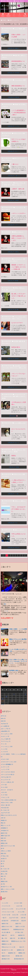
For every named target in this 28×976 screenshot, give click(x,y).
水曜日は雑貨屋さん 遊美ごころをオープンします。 (18, 238)
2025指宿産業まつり (18, 61)
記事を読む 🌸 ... (14, 415)
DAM (3, 721)
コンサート (5, 767)
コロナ (19, 906)
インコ (16, 423)
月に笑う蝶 (6, 932)
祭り (19, 55)
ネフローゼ (6, 915)
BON (3, 718)
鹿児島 (4, 398)
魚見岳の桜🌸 (15, 347)
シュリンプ (5, 769)
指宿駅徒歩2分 (18, 929)
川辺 (23, 920)
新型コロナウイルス (19, 158)
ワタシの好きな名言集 (8, 800)
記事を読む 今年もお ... (14, 547)
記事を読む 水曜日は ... (14, 251)
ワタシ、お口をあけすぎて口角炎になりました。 (18, 509)
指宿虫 (13, 455)
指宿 (16, 55)
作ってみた (5, 810)
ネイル (4, 787)
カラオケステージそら (8, 762)
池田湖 (21, 935)
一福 (4, 917)
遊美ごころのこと (7, 160)
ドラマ (4, 784)
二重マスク (15, 164)
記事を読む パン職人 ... (14, 493)
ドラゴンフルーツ (8, 912)
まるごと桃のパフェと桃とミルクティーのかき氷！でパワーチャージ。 (18, 661)
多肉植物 (4, 828)
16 (2, 698)
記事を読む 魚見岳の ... (14, 358)
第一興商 (21, 938)
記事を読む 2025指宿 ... (14, 72)
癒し (4, 938)
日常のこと (21, 288)
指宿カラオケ (7, 926)
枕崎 (4, 935)
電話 (5, 604)
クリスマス (6, 906)
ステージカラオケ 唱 (8, 772)
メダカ (4, 792)
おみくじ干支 (5, 728)
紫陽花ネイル (6, 944)
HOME (4, 20)
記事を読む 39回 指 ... (14, 97)
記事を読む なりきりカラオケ (14, 334)
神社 (3, 876)
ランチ (16, 28)
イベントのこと (18, 80)
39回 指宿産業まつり (18, 86)
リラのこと (5, 797)
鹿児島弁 (6, 959)
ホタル (15, 915)
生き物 (4, 871)
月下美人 (5, 856)
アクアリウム (5, 741)
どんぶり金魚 (5, 739)
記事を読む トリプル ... (14, 126)
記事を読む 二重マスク (14, 175)
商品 (3, 823)
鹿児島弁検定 (19, 959)
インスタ (4, 751)
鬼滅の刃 (6, 956)
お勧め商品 (17, 366)
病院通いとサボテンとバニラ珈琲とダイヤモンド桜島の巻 (18, 267)
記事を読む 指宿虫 (14, 467)
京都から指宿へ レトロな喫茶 (18, 629)
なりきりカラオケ (17, 323)
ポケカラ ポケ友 (7, 790)
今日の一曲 (5, 805)
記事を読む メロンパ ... (14, 387)
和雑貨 (20, 28)
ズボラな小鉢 (6, 777)
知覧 (12, 938)
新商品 (16, 288)
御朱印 (4, 833)
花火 (21, 947)
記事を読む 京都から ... (14, 48)
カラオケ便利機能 (7, 764)
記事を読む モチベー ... (14, 151)
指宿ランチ (20, 926)
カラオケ (5, 759)
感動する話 (5, 835)
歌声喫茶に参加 (13, 670)
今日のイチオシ (18, 133)
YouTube (4, 723)
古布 (3, 818)
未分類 (4, 858)
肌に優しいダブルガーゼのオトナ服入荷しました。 (18, 296)
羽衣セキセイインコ (8, 947)
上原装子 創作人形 (17, 189)
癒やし (10, 184)
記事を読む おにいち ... (14, 442)
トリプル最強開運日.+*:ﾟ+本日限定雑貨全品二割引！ (18, 112)
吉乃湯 (5, 920)
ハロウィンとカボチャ (18, 213)
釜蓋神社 (11, 953)
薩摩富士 (20, 950)
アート (3, 744)
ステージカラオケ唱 (7, 774)
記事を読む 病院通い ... (14, 280)
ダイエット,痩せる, (7, 782)
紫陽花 (4, 881)
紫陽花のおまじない (18, 941)
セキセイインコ (7, 909)
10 (6, 696)
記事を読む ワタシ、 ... (14, 522)
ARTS (3, 716)
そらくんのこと (18, 259)
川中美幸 (16, 341)
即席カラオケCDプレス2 (9, 815)
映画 (3, 853)
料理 (3, 840)
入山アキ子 (5, 812)
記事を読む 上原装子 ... (14, 200)
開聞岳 (22, 953)
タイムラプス (5, 779)
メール (6, 611)
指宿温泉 (5, 929)
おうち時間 (5, 726)
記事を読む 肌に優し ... (14, 309)
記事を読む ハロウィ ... (14, 224)
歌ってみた (5, 869)
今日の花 (5, 807)
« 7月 (2, 704)
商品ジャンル (5, 825)
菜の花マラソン (6, 886)
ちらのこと (5, 736)
